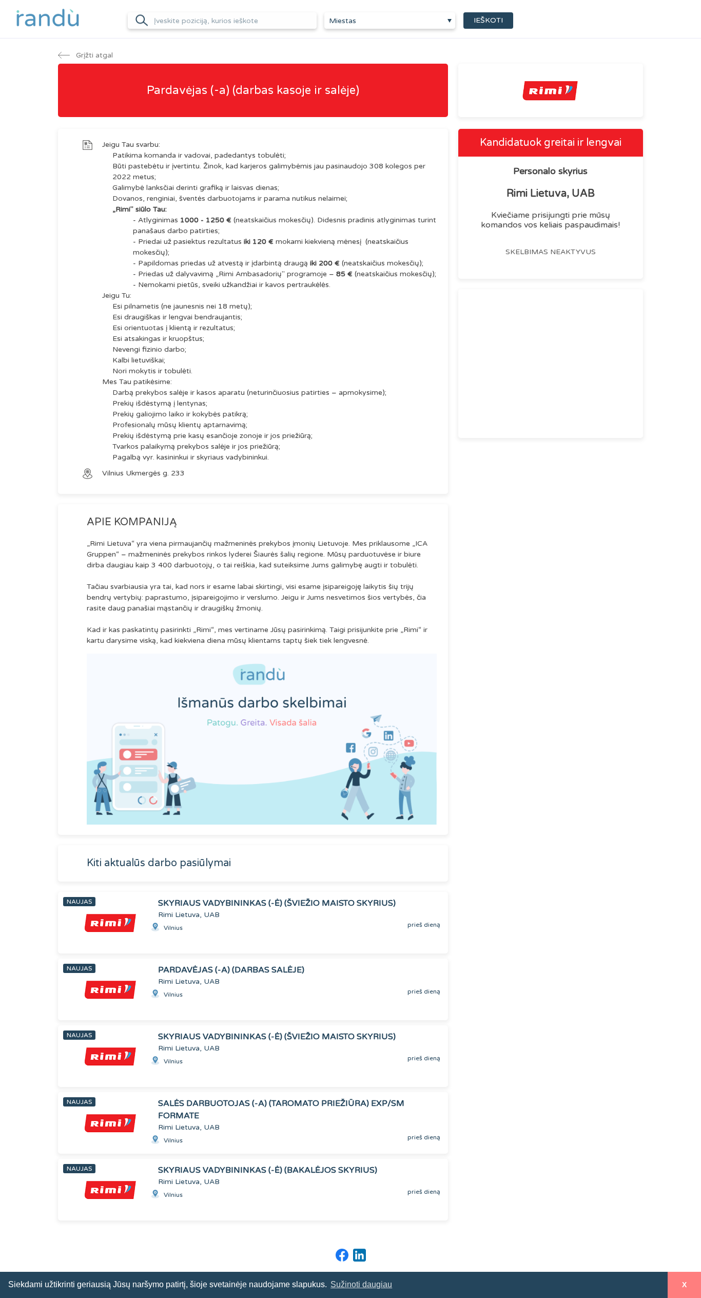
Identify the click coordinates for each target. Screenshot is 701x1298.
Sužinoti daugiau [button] (361, 1284)
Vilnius (114, 473)
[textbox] (390, 21)
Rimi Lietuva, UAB (551, 193)
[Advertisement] (551, 363)
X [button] (684, 1285)
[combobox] (389, 20)
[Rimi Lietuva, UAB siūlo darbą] (550, 90)
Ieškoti (488, 20)
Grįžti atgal (93, 55)
